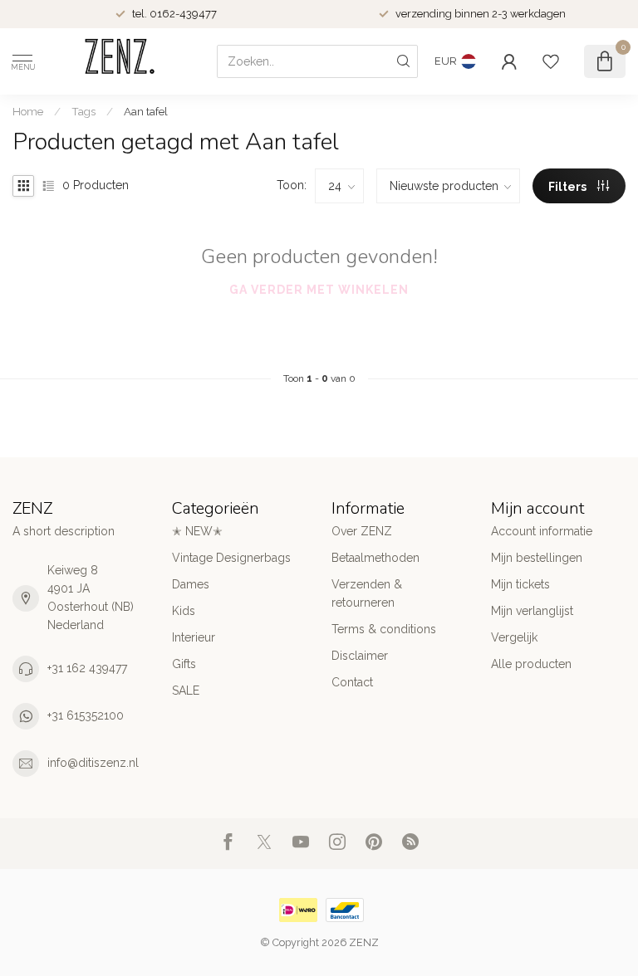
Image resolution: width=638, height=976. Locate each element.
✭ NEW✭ (197, 531)
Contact (352, 682)
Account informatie (541, 531)
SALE (185, 690)
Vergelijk (514, 637)
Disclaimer (359, 655)
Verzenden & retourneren (366, 593)
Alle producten (531, 664)
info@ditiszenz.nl (93, 762)
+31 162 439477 (87, 668)
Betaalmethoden (375, 557)
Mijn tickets (520, 584)
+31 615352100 (85, 715)
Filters (568, 186)
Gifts (184, 664)
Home (27, 111)
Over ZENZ (361, 531)
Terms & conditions (383, 629)
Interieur (193, 637)
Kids (183, 610)
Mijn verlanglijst (532, 610)
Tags (83, 111)
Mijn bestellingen (536, 557)
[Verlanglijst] (550, 61)
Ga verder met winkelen (319, 289)
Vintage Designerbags (231, 557)
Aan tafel (146, 111)
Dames (190, 584)
